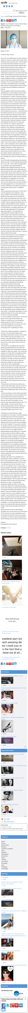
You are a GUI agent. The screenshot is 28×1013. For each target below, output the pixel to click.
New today (7, 819)
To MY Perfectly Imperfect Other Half (10, 951)
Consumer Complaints (7, 848)
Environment (4, 856)
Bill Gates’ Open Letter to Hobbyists (9, 804)
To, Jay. (3, 557)
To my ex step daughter (7, 899)
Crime (2, 850)
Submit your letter (7, 827)
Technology (4, 867)
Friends (9, 528)
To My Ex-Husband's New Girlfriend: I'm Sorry (12, 676)
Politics (3, 843)
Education (3, 852)
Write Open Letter (21, 11)
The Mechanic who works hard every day (11, 888)
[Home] (4, 2)
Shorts (3, 841)
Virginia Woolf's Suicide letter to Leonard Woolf (12, 754)
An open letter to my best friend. (9, 607)
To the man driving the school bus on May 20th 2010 (14, 965)
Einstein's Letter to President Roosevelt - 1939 (12, 778)
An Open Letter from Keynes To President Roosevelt (14, 765)
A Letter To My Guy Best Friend (8, 736)
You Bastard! (4, 868)
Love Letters (4, 861)
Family (3, 858)
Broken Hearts (5, 845)
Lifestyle (3, 859)
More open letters (9, 821)
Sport (2, 865)
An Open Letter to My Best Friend (9, 703)
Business (3, 847)
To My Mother (4, 877)
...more (25, 747)
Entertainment (5, 854)
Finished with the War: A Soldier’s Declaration (12, 790)
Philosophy (4, 863)
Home (2, 16)
